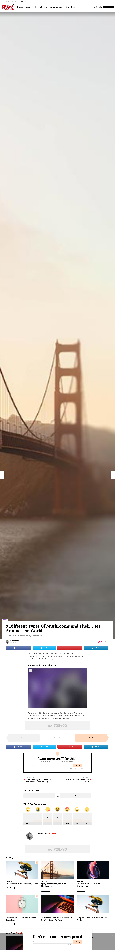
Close (112, 935)
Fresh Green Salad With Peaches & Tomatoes (22, 918)
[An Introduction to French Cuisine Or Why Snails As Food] (57, 904)
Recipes (20, 7)
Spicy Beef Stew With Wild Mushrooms (53, 885)
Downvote (75, 795)
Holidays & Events (40, 7)
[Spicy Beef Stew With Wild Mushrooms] (57, 870)
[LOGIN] (100, 7)
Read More (10, 887)
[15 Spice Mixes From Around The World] (93, 904)
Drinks (67, 7)
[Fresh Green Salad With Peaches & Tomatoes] (22, 904)
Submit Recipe (108, 7)
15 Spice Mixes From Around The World (92, 918)
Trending (23, 1)
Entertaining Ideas (55, 7)
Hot (15, 1)
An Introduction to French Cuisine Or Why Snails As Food (57, 918)
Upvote (39, 795)
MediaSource (68, 709)
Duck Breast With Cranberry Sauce (22, 884)
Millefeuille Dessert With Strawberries (88, 885)
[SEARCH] (97, 7)
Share (30, 670)
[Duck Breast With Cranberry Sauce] (22, 870)
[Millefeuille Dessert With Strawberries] (93, 870)
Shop (73, 7)
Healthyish (28, 7)
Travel (44, 915)
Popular (7, 1)
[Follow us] (94, 7)
